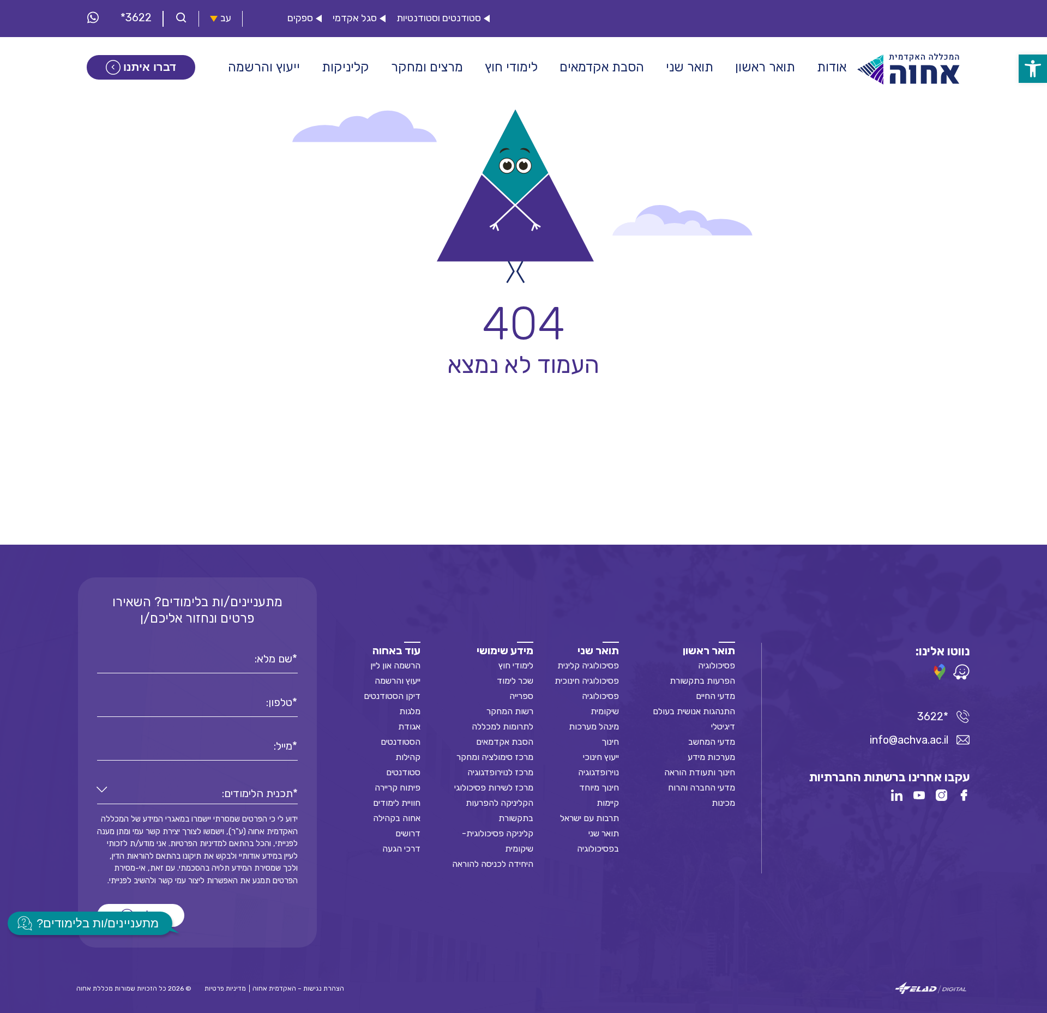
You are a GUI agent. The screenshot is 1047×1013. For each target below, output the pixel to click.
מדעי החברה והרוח (701, 787)
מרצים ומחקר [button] (427, 67)
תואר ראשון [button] (765, 67)
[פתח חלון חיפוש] (181, 19)
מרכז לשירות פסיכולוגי (493, 787)
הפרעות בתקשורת (702, 681)
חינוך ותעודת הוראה (699, 772)
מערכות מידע (711, 757)
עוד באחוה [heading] (396, 650)
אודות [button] (831, 67)
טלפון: (279, 702)
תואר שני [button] (689, 67)
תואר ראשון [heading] (709, 650)
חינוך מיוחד (599, 787)
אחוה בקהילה (396, 818)
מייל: (283, 745)
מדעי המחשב (711, 742)
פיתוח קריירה (397, 787)
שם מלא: (273, 658)
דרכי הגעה (401, 848)
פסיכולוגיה (716, 665)
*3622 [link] (136, 17)
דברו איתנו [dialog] (149, 67)
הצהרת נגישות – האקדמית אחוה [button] (298, 988)
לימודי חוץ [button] (511, 67)
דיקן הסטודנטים (392, 696)
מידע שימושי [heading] (505, 650)
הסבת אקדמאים (504, 742)
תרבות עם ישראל (589, 818)
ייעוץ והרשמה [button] (264, 67)
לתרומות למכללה (502, 726)
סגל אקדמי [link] (355, 18)
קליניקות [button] (345, 67)
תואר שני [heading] (598, 650)
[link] (1033, 69)
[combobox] (197, 793)
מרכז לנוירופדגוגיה (500, 772)
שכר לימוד (515, 681)
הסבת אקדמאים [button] (601, 67)
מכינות (723, 803)
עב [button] (225, 18)
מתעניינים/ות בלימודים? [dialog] (98, 923)
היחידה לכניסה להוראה (492, 864)
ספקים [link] (300, 18)
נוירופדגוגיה (598, 772)
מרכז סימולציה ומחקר (494, 757)
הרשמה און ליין (395, 665)
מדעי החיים (715, 696)
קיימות (608, 803)
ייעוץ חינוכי (601, 757)
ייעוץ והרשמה (397, 681)
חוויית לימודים (396, 803)
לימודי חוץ (515, 665)
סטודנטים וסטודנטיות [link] (438, 18)
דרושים (407, 833)
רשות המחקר (509, 711)
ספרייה (521, 696)
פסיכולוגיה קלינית (588, 665)
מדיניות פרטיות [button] (225, 988)
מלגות (409, 711)
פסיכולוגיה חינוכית (587, 681)
